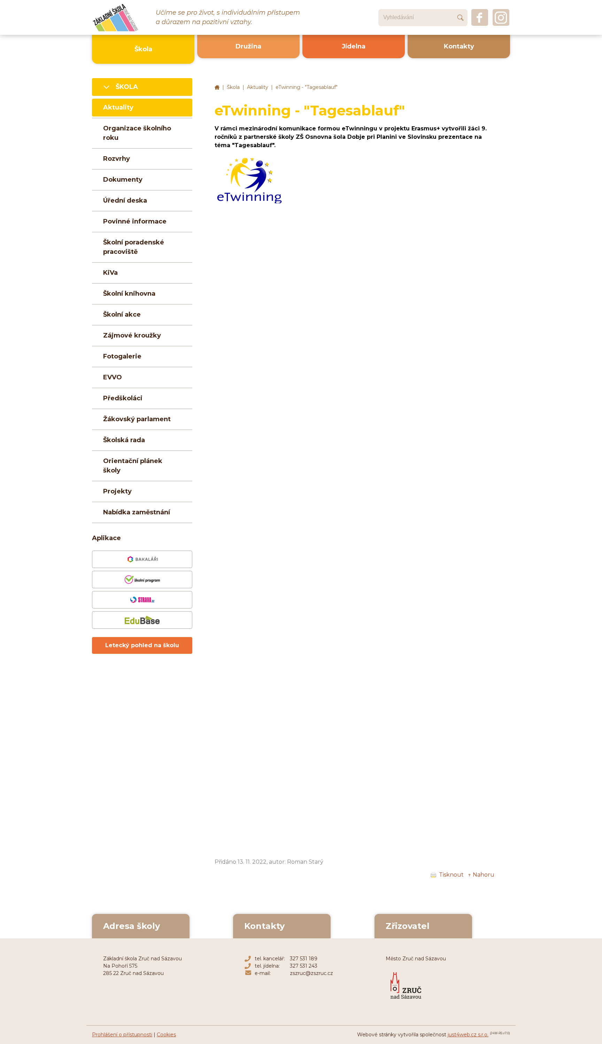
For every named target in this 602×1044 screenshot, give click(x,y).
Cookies (166, 1034)
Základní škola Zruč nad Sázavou (217, 87)
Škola (233, 87)
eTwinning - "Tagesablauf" (307, 87)
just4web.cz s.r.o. (468, 1034)
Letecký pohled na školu (142, 645)
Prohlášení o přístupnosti (122, 1034)
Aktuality (257, 87)
